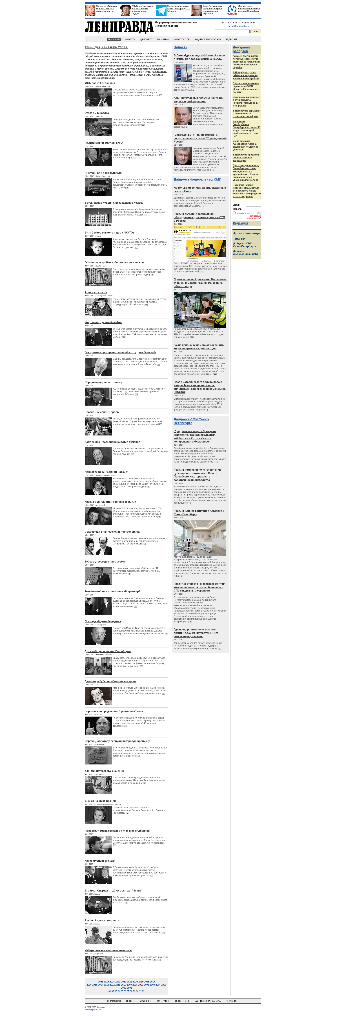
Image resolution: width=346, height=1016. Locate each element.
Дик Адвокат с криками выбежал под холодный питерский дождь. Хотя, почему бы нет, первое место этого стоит (140, 900)
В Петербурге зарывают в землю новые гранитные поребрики (246, 113)
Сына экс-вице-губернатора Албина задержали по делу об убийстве (245, 145)
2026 (100, 981)
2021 (129, 981)
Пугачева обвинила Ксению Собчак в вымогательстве (106, 8)
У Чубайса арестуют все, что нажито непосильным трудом (142, 10)
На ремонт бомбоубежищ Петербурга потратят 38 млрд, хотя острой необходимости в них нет (246, 128)
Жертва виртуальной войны (103, 322)
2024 (112, 981)
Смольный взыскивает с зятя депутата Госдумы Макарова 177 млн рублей (246, 101)
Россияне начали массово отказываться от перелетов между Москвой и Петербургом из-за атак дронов (247, 191)
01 (109, 991)
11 (140, 991)
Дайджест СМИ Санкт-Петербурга (191, 421)
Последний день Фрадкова (103, 621)
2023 (117, 981)
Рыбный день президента (102, 920)
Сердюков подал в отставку (103, 382)
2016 (89, 984)
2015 (94, 984)
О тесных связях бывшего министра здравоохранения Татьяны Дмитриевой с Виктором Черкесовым (139, 810)
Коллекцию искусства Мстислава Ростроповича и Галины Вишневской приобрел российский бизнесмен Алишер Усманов (140, 451)
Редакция (240, 223)
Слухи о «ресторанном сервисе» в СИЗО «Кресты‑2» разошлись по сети (246, 87)
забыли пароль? (254, 218)
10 (137, 991)
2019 (140, 981)
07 (128, 991)
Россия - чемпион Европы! (102, 411)
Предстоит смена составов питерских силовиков (117, 830)
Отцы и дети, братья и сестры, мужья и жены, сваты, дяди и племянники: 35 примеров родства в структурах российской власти (140, 302)
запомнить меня (244, 213)
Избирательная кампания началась (108, 950)
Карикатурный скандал (100, 860)
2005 (152, 984)
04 (119, 991)
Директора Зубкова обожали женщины (110, 681)
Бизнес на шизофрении (100, 800)
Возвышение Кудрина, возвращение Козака (114, 202)
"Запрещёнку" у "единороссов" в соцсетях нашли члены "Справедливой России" (200, 138)
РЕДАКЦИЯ (232, 39)
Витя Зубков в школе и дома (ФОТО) (109, 232)
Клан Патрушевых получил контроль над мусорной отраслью (212, 10)
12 (143, 991)
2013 (106, 984)
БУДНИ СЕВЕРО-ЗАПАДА (207, 39)
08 (131, 991)
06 (125, 991)
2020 (135, 981)
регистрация (255, 216)
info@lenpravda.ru (239, 26)
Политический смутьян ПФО (104, 142)
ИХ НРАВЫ (163, 39)
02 (113, 991)
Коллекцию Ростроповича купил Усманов (112, 441)
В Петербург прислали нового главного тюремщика (246, 157)
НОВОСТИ (130, 39)
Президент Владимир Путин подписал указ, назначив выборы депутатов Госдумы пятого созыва (140, 958)
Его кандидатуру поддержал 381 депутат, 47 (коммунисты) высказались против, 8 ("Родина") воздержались (137, 571)
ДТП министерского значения (104, 770)
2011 (117, 984)
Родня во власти (96, 292)
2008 (134, 984)
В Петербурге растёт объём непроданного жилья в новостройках (246, 75)
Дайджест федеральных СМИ (197, 179)
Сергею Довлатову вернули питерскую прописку (117, 740)
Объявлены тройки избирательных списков (114, 262)
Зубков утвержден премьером (105, 561)
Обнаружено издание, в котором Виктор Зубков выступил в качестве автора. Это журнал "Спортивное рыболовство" (137, 122)
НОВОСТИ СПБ (181, 39)
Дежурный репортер (241, 49)
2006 (146, 984)
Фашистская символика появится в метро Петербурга (249, 8)
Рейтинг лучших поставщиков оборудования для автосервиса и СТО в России (199, 217)
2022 (123, 981)
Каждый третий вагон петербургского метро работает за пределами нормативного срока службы (246, 62)
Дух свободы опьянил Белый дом (108, 651)
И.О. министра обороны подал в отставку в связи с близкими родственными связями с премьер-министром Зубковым (139, 391)
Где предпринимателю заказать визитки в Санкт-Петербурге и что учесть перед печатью (196, 633)
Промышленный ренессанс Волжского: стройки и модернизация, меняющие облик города (200, 283)
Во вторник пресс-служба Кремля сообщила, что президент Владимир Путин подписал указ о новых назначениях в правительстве (139, 212)
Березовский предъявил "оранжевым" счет (114, 711)
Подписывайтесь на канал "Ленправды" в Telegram (178, 8)
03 (116, 991)
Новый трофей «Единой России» (106, 471)
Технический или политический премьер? (112, 591)
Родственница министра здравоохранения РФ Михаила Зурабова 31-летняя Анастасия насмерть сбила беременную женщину (139, 780)
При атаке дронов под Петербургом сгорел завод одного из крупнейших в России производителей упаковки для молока (246, 172)
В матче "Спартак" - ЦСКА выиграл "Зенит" (113, 890)
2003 (163, 984)
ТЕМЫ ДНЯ (114, 39)
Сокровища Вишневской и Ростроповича (112, 531)
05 (122, 991)
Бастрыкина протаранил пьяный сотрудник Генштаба (120, 352)
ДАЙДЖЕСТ (146, 39)
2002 (123, 987)
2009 (129, 984)
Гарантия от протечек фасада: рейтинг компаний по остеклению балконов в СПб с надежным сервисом (199, 587)
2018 (146, 981)
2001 (129, 987)
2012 (112, 984)
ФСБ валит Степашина (100, 83)
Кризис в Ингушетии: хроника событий (110, 501)
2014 (100, 984)
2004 (158, 984)
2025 (106, 981)
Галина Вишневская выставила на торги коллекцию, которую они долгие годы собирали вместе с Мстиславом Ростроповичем (139, 541)
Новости (180, 47)
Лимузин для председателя (103, 172)
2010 (123, 984)
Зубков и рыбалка (97, 112)
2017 (152, 981)
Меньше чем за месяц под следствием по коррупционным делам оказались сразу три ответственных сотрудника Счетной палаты (136, 92)
